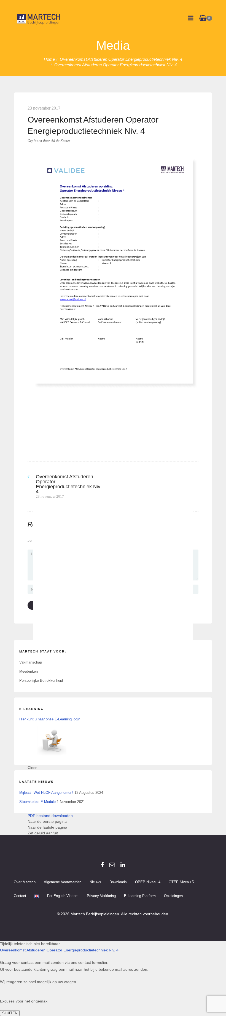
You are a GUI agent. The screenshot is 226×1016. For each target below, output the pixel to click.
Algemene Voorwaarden (62, 882)
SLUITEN (9, 1013)
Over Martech (25, 882)
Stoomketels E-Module (37, 802)
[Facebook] (102, 865)
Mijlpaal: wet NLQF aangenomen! (46, 792)
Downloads (118, 882)
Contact (20, 896)
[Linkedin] (122, 865)
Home (49, 59)
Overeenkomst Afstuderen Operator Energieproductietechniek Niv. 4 (59, 950)
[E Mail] (112, 865)
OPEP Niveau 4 (147, 882)
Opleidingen (173, 896)
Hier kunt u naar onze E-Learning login (49, 719)
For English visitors (63, 896)
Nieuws (95, 882)
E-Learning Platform (140, 896)
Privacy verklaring (101, 896)
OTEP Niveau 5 (181, 882)
